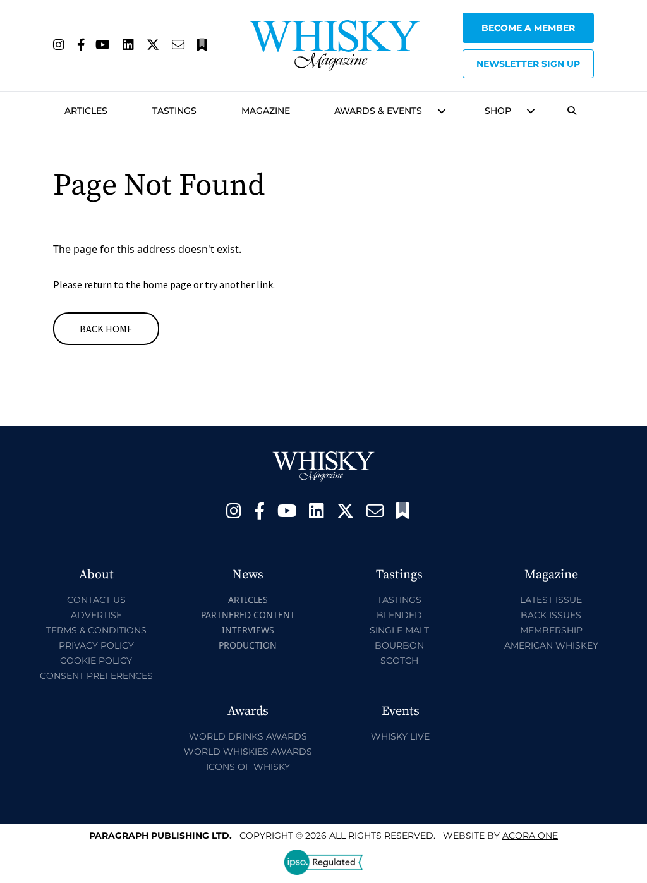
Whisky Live (400, 736)
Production (248, 645)
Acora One (530, 835)
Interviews (248, 630)
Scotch (399, 660)
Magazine (265, 110)
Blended (399, 615)
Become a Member (528, 27)
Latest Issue (551, 600)
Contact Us (96, 600)
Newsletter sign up (528, 64)
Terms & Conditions (96, 630)
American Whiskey (551, 645)
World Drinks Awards (248, 736)
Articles (85, 110)
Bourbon (399, 645)
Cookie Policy (96, 660)
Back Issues (551, 615)
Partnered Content (248, 615)
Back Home (106, 328)
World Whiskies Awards (248, 751)
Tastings (174, 110)
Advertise (96, 615)
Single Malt (399, 630)
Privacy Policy (96, 645)
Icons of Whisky (248, 766)
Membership (551, 630)
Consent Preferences (96, 675)
